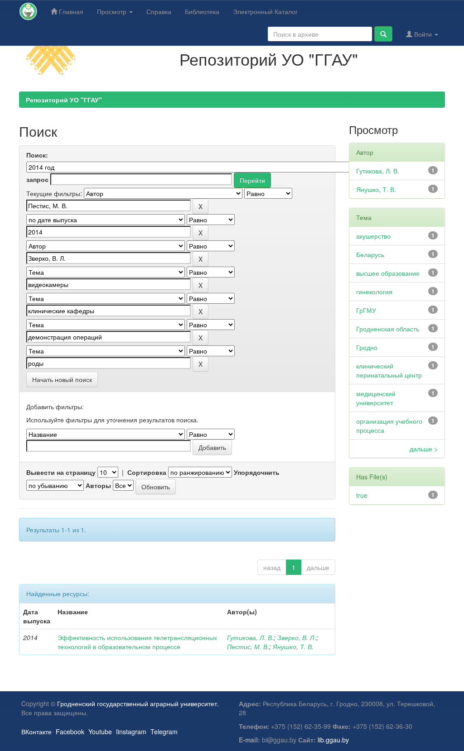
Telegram (164, 731)
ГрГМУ (366, 310)
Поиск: (37, 154)
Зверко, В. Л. (296, 637)
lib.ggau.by (333, 739)
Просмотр (112, 11)
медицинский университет (376, 398)
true (361, 495)
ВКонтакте (36, 731)
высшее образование (388, 272)
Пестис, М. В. (248, 646)
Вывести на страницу (61, 472)
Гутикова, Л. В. (250, 637)
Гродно (366, 347)
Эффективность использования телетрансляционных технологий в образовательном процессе (137, 642)
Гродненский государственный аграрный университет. (138, 703)
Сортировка (146, 472)
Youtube (100, 731)
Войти (423, 33)
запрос (37, 179)
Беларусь (370, 254)
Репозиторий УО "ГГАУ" (64, 99)
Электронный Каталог (265, 11)
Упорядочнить (257, 472)
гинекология (374, 291)
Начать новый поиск (62, 379)
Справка (158, 11)
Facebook (70, 731)
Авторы (98, 485)
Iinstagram (131, 731)
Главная (70, 11)
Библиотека (202, 11)
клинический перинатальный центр (389, 370)
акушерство (373, 235)
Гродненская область (387, 328)
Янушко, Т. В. (293, 646)
